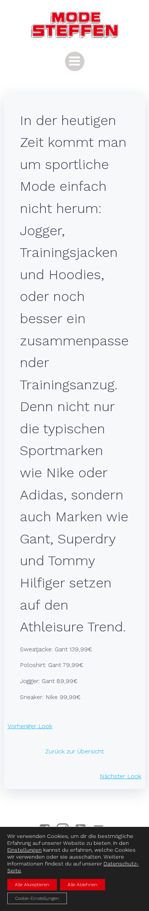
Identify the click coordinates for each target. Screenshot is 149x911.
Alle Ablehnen (82, 884)
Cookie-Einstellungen (37, 898)
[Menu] (74, 61)
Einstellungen (24, 850)
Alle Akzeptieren (32, 884)
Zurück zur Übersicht (74, 751)
